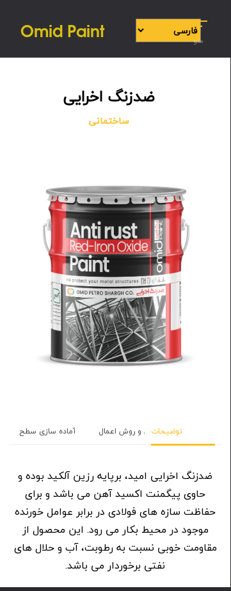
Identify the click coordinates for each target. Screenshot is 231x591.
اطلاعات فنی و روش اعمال (143, 431)
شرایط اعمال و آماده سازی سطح (73, 431)
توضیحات (166, 431)
